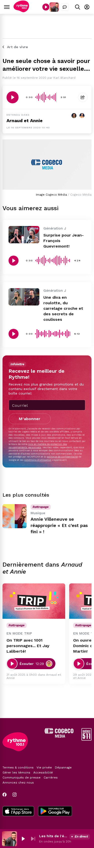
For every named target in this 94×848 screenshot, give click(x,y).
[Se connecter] (87, 7)
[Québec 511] (86, 739)
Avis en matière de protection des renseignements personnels (38, 445)
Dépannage (63, 767)
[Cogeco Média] (59, 736)
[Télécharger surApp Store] (18, 811)
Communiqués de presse (22, 777)
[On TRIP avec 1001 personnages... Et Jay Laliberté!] (34, 601)
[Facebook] (5, 795)
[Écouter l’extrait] (13, 97)
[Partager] (82, 97)
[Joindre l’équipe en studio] (64, 7)
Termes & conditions (18, 767)
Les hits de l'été (53, 836)
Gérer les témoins (16, 772)
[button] (23, 839)
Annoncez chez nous (18, 782)
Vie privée (44, 767)
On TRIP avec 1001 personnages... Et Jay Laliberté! (28, 646)
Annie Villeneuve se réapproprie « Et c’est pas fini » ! (59, 525)
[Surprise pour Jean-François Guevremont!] (24, 234)
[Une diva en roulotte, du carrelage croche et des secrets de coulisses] (24, 296)
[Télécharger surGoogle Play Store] (55, 811)
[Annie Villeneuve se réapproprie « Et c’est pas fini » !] (15, 516)
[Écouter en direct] (46, 7)
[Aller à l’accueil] (21, 11)
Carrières (51, 777)
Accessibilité (43, 772)
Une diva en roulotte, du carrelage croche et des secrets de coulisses (63, 308)
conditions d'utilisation (37, 459)
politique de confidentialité (62, 456)
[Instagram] (15, 795)
